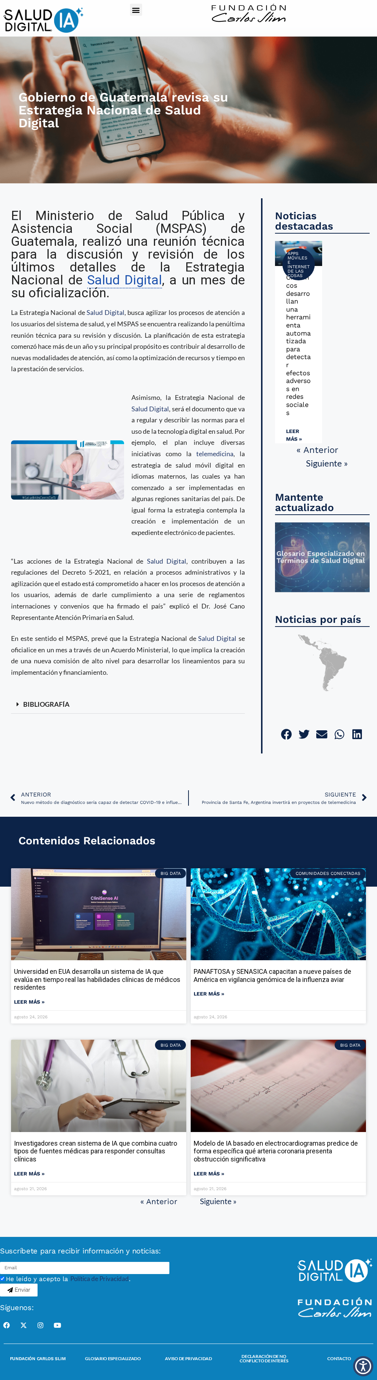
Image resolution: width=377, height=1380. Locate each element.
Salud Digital (105, 312)
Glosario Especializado (113, 1358)
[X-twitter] (23, 1325)
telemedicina (214, 454)
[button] (136, 10)
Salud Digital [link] (124, 280)
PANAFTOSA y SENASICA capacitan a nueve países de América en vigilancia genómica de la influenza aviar (272, 975)
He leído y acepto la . (68, 1279)
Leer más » (294, 435)
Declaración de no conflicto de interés (264, 1358)
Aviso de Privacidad (188, 1358)
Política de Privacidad (99, 1279)
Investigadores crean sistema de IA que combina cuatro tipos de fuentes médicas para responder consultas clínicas (95, 1151)
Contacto (339, 1358)
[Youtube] (57, 1325)
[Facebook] (6, 1325)
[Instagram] (40, 1325)
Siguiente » (327, 463)
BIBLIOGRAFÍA (46, 704)
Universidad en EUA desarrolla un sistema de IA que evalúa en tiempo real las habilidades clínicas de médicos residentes (97, 979)
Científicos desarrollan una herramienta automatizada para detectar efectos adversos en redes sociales (298, 344)
